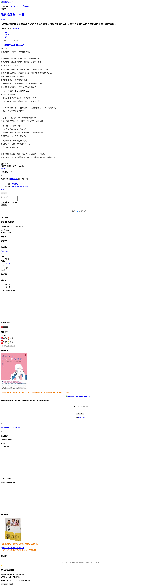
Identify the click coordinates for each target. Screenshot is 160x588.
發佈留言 (3, 204)
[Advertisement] (56, 306)
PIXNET (66, 562)
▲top (2, 189)
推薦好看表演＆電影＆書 (20, 186)
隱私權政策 (90, 562)
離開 (10, 584)
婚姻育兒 (16, 29)
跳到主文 (4, 19)
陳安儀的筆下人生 (12, 14)
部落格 (6, 34)
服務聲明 (97, 562)
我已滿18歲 (4, 584)
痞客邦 (12, 179)
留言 (16, 179)
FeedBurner (81, 417)
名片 (5, 37)
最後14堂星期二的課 (14, 45)
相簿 (5, 32)
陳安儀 (3, 168)
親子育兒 (15, 184)
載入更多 (3, 193)
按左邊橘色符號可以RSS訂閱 (10, 427)
